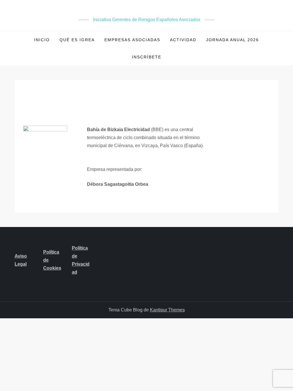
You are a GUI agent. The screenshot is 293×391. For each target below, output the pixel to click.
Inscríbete (146, 57)
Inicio (42, 39)
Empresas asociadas (132, 39)
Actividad (183, 39)
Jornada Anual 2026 (232, 39)
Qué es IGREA (77, 39)
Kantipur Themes (167, 309)
